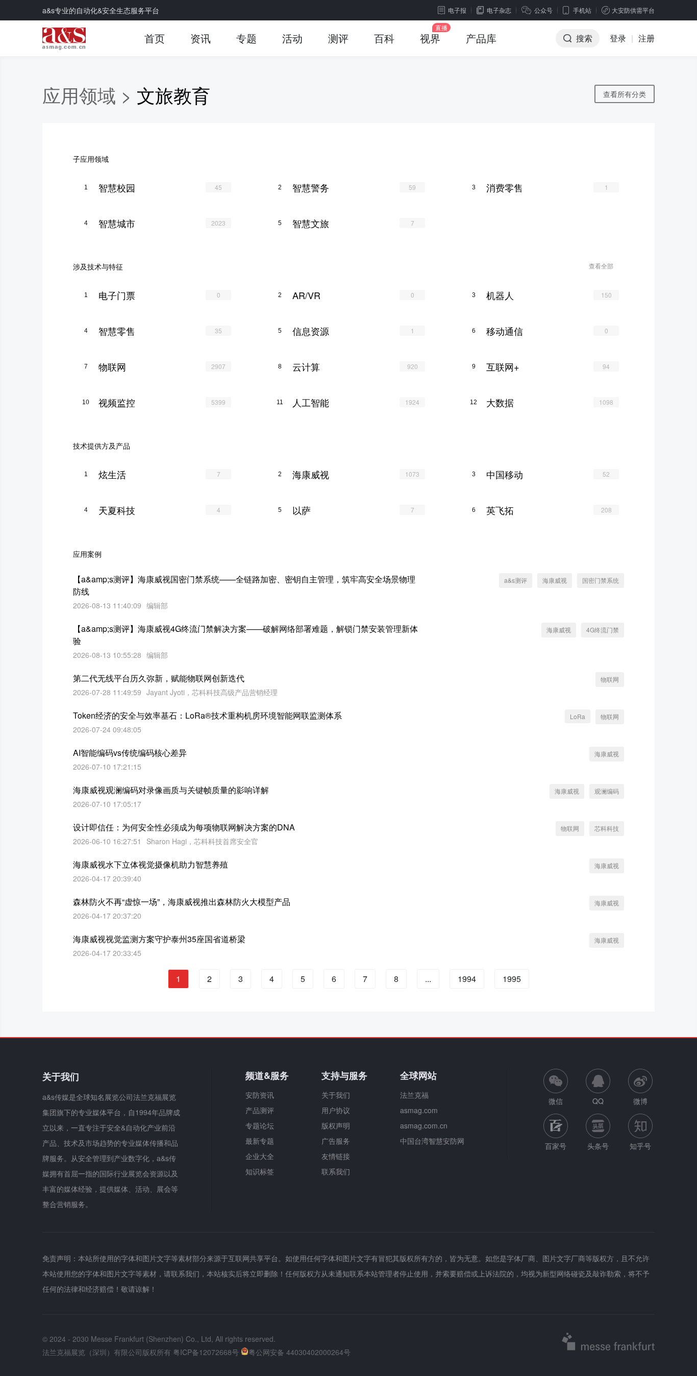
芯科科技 (606, 828)
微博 (640, 1101)
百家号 (555, 1146)
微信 (555, 1087)
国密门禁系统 (600, 580)
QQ (598, 1101)
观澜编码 (606, 791)
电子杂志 (499, 10)
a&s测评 (515, 580)
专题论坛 (259, 1125)
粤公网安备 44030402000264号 (299, 1352)
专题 (246, 38)
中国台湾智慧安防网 (432, 1141)
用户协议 (335, 1110)
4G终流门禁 (602, 629)
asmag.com (419, 1110)
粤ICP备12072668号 (206, 1352)
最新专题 (259, 1141)
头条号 (598, 1146)
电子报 (457, 10)
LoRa (577, 716)
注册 (646, 38)
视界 (430, 38)
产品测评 (259, 1110)
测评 (338, 38)
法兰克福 (414, 1095)
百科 (384, 38)
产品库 (481, 38)
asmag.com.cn (423, 1125)
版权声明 (335, 1125)
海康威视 (554, 580)
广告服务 (335, 1141)
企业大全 (259, 1156)
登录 (618, 38)
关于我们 (335, 1095)
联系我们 (335, 1171)
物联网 (610, 679)
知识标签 (259, 1171)
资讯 (200, 38)
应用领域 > (89, 95)
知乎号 (640, 1146)
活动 (292, 38)
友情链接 (335, 1156)
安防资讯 (259, 1095)
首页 (154, 38)
